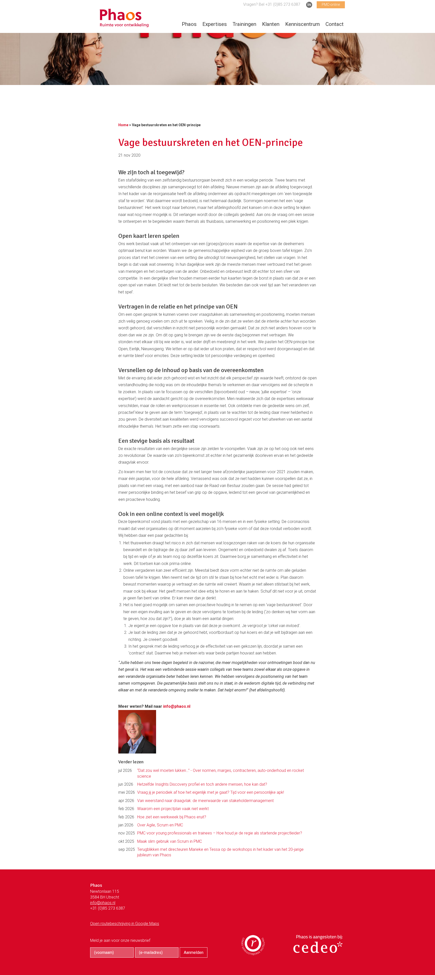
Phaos (189, 24)
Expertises (214, 24)
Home (123, 125)
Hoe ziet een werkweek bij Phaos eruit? (171, 817)
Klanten (270, 24)
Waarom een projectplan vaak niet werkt (173, 808)
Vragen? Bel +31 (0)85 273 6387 (271, 4)
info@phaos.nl (176, 706)
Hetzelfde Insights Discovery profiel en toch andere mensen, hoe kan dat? (202, 784)
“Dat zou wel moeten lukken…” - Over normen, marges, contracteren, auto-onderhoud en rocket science (220, 773)
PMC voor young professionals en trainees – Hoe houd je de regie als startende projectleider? (219, 833)
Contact (334, 24)
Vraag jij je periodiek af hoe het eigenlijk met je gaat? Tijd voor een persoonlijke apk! (210, 792)
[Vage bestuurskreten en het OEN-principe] (124, 24)
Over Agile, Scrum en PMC (160, 825)
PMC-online (331, 5)
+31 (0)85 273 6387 (107, 908)
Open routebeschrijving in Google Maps (124, 923)
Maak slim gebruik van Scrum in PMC (169, 841)
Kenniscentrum (302, 24)
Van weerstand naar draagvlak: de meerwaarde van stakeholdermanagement (205, 800)
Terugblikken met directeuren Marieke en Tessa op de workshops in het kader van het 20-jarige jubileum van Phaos (220, 852)
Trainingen (244, 24)
